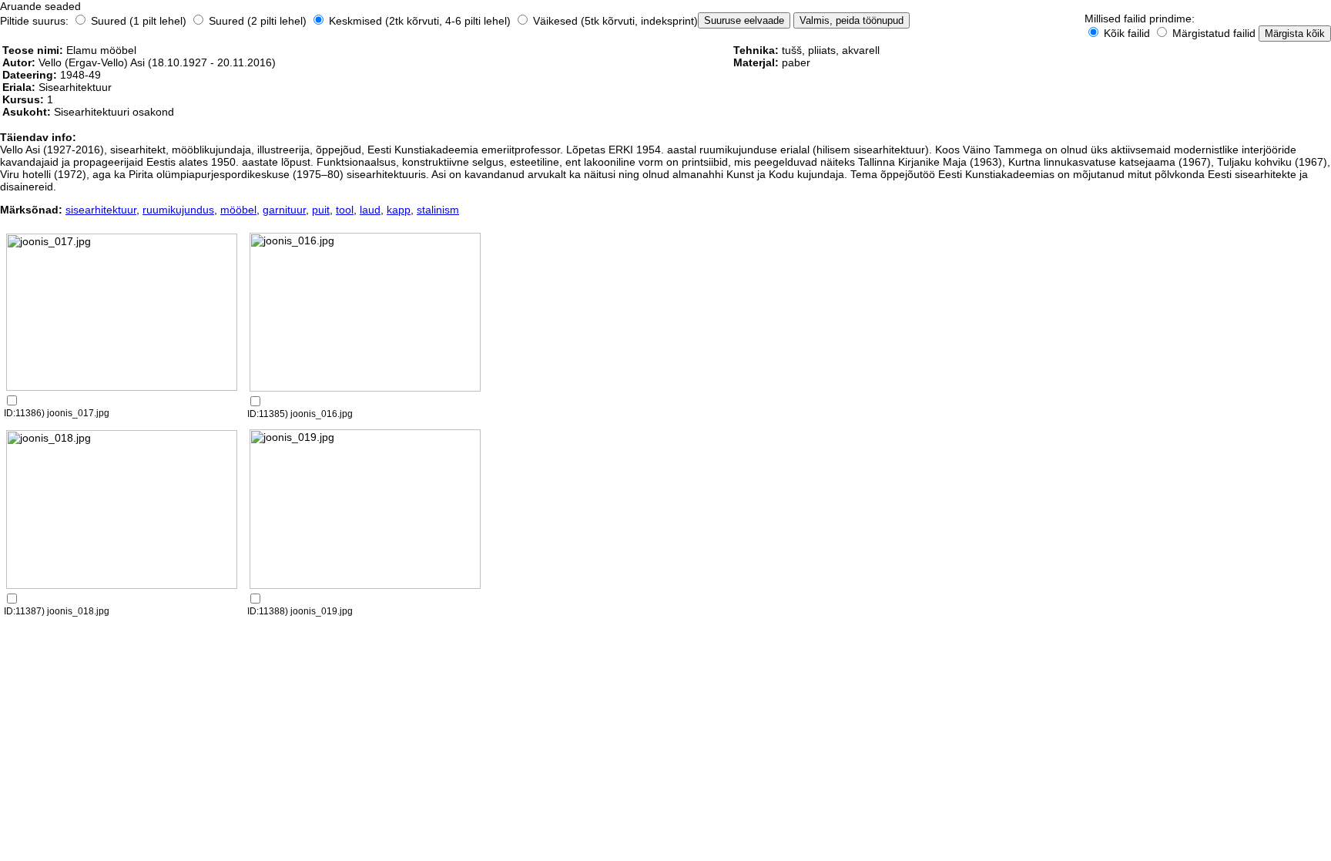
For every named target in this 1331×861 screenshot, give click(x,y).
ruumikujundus (178, 209)
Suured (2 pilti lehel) (258, 21)
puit (321, 209)
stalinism (438, 209)
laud (370, 209)
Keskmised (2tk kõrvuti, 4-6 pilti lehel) (420, 21)
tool (345, 209)
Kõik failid (1127, 33)
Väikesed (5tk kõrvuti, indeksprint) (614, 21)
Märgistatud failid (1212, 33)
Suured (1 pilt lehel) (138, 21)
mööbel (238, 209)
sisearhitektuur (100, 209)
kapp (399, 209)
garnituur (284, 209)
